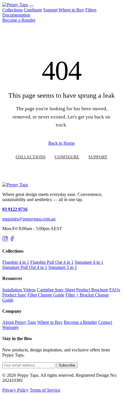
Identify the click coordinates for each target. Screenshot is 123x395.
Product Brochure (92, 289)
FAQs (114, 289)
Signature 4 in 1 (89, 262)
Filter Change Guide (45, 294)
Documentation (16, 15)
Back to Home (61, 143)
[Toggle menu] (31, 6)
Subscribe (67, 365)
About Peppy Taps (19, 322)
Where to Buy (71, 9)
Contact (105, 322)
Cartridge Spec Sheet (56, 289)
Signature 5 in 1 (62, 267)
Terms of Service (45, 390)
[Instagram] (5, 240)
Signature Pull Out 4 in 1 (24, 267)
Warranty (10, 327)
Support (50, 9)
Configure (33, 9)
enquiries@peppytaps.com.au (28, 218)
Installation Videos (19, 289)
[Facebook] (12, 240)
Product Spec (14, 294)
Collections (12, 9)
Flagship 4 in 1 (15, 262)
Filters (90, 9)
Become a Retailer (18, 20)
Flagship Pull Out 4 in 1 (52, 262)
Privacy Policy (15, 390)
